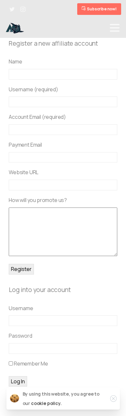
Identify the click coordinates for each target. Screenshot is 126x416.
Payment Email (25, 144)
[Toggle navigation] (114, 27)
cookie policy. (46, 403)
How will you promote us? (38, 200)
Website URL (23, 172)
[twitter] (11, 9)
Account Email (37, 116)
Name (15, 61)
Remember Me (30, 363)
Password (20, 335)
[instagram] (22, 9)
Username (33, 89)
